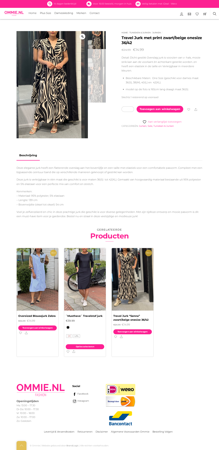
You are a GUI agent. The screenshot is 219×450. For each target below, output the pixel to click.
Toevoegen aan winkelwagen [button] (37, 328)
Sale (150, 126)
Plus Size (45, 13)
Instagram (83, 400)
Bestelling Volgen (162, 431)
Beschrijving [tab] (28, 155)
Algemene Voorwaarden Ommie (130, 431)
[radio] (68, 327)
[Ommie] (14, 13)
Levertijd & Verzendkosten (59, 431)
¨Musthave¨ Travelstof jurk (84, 315)
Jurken (156, 32)
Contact (95, 13)
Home (33, 13)
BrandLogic (72, 445)
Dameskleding (63, 13)
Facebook (82, 393)
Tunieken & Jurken (140, 32)
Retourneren (84, 431)
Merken (81, 13)
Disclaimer (102, 431)
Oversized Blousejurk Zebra (37, 315)
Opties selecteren (85, 346)
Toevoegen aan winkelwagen (160, 109)
